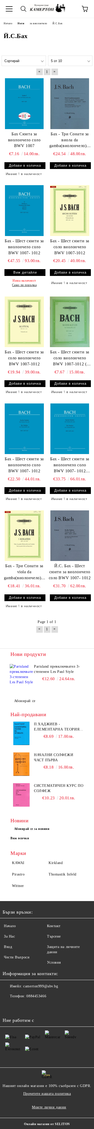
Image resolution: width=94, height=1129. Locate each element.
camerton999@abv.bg (40, 986)
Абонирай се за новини (32, 829)
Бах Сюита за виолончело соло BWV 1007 (24, 140)
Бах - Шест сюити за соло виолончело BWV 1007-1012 (69, 247)
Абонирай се (25, 701)
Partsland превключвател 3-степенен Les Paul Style (57, 669)
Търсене (54, 936)
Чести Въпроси (17, 957)
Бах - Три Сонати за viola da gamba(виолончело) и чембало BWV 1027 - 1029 (24, 572)
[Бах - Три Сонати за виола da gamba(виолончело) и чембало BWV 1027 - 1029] (70, 103)
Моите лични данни (49, 1107)
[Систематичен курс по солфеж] (21, 795)
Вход (8, 947)
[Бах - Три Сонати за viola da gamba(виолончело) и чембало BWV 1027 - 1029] (24, 535)
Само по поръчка (24, 285)
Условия (54, 962)
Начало (10, 926)
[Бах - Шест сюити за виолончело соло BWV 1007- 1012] (24, 210)
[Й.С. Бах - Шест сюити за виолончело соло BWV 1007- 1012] (70, 535)
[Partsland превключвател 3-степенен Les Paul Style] (21, 675)
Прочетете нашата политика (47, 1094)
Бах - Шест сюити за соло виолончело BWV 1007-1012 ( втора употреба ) (69, 358)
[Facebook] (9, 1007)
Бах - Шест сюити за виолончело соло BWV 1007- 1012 (24, 247)
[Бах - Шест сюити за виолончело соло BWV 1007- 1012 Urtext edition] (70, 428)
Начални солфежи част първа (53, 757)
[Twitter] (21, 1007)
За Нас (9, 936)
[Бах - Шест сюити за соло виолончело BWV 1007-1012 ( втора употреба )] (70, 322)
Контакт (54, 926)
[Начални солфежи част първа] (21, 764)
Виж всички (19, 838)
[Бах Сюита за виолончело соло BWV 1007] (24, 103)
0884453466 (36, 996)
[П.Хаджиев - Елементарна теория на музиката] (21, 733)
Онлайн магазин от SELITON (47, 1124)
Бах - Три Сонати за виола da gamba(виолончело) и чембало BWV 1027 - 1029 (69, 140)
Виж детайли (25, 272)
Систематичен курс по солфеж (58, 788)
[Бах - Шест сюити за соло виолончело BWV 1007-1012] (70, 210)
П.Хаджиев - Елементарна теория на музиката (56, 727)
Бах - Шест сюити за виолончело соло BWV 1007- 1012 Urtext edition (69, 465)
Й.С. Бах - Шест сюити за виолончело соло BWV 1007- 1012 (70, 572)
